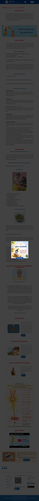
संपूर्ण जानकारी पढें (19, 258)
